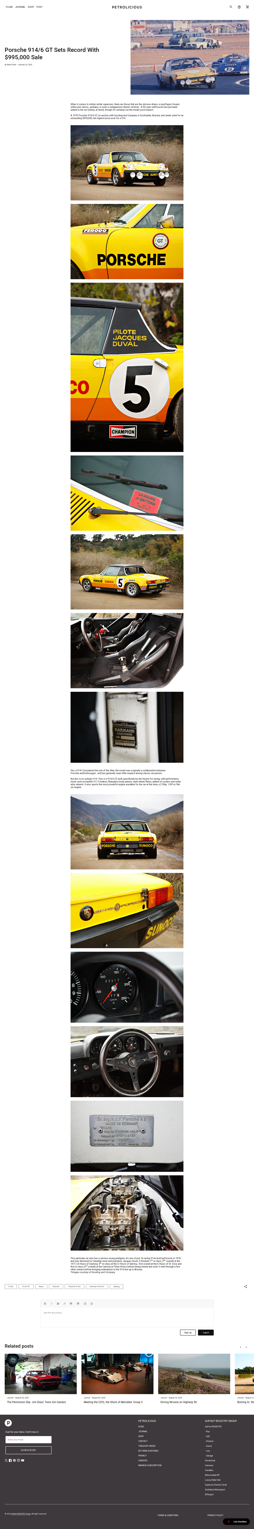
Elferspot (209, 1494)
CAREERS (142, 1460)
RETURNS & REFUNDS (148, 1451)
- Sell (207, 1436)
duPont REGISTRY (213, 1426)
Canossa (209, 1465)
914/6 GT (26, 1287)
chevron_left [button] (240, 1347)
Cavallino (209, 1470)
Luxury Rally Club (213, 1480)
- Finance (209, 1441)
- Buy (207, 1431)
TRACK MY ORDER (147, 1446)
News (41, 1287)
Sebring (116, 1287)
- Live (207, 1451)
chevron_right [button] (246, 1347)
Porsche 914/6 (74, 1287)
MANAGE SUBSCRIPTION (150, 1465)
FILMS (9, 7)
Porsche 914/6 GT (97, 1287)
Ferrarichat (210, 1460)
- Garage (209, 1456)
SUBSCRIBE (28, 1450)
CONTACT (143, 1441)
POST (39, 7)
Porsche (56, 1287)
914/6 (10, 1287)
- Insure (208, 1446)
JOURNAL (20, 7)
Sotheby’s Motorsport (215, 1489)
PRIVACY (142, 1456)
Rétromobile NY (212, 1475)
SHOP (31, 7)
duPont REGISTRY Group (21, 1514)
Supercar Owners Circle (216, 1485)
